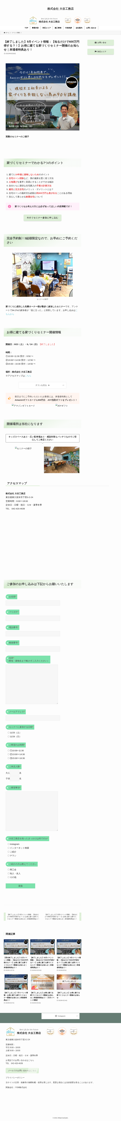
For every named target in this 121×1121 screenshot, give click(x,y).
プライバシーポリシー (15, 1078)
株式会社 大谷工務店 (60, 8)
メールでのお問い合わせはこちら (22, 1071)
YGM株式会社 (21, 1087)
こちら (28, 376)
